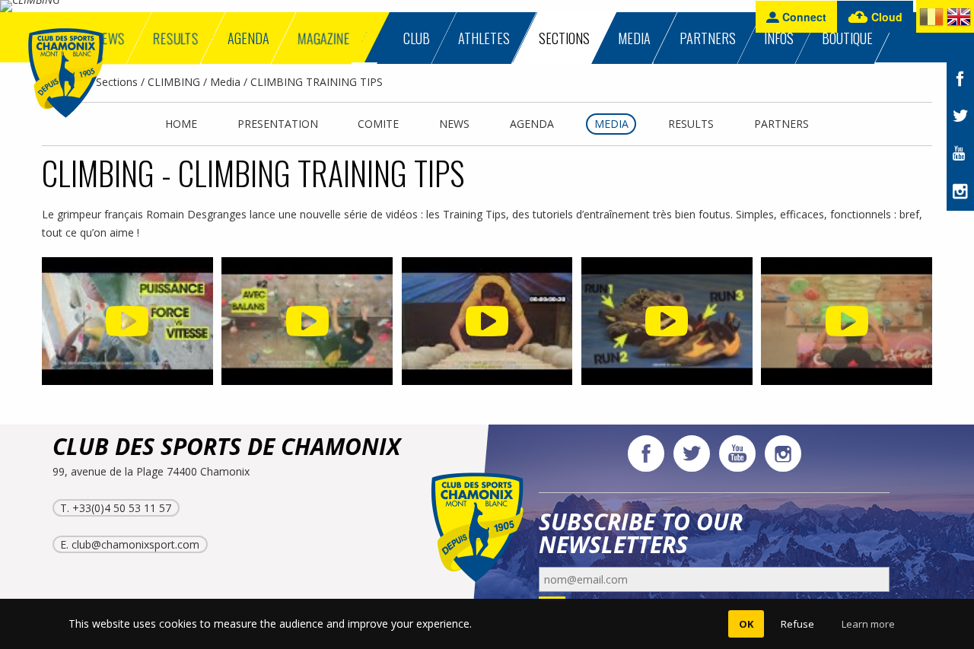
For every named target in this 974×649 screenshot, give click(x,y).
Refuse (797, 624)
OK (746, 624)
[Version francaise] (931, 20)
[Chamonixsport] (66, 73)
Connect (802, 16)
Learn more (868, 624)
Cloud (885, 16)
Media (225, 82)
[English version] (959, 20)
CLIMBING (174, 82)
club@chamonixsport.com (135, 544)
